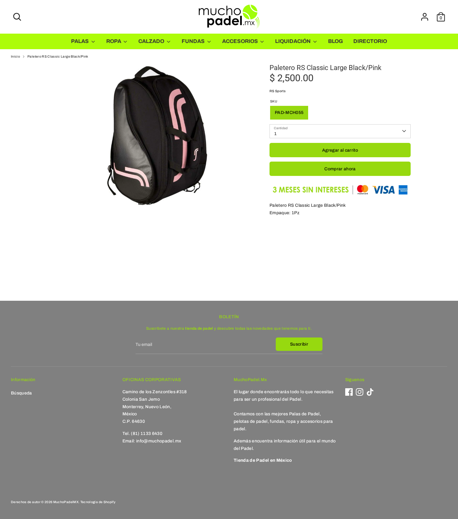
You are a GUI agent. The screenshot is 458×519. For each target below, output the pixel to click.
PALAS (80, 41)
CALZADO (151, 41)
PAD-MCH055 (289, 112)
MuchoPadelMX (66, 502)
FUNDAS (194, 41)
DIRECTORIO (370, 41)
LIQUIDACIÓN (293, 41)
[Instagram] (359, 392)
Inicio (15, 56)
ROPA (114, 41)
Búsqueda (21, 393)
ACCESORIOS (240, 41)
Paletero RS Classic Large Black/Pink (57, 56)
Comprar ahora (340, 169)
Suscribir (299, 344)
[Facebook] (349, 392)
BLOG (335, 41)
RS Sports (278, 91)
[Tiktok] (370, 392)
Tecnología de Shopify (97, 502)
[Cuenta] (424, 17)
